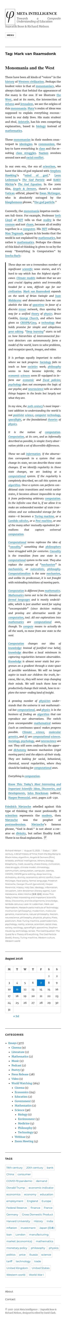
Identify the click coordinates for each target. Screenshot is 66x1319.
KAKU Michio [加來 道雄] (30, 894)
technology (47, 322)
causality (15, 546)
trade (37, 1261)
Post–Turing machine (28, 921)
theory (35, 313)
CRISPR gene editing (25, 874)
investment (28, 1227)
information (33, 453)
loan (9, 1234)
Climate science (33, 732)
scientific (27, 269)
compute (28, 626)
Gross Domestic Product (37, 1214)
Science (19, 1110)
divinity (21, 833)
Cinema (16, 1047)
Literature (18, 1052)
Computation (16, 436)
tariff (9, 1261)
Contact (10, 1299)
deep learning (44, 874)
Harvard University (18, 1221)
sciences (25, 375)
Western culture (46, 937)
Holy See (29, 887)
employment (14, 1201)
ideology (39, 887)
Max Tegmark (14, 233)
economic (14, 375)
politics (11, 1254)
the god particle (44, 202)
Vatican (10, 193)
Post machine (44, 520)
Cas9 (33, 322)
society (8, 927)
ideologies (25, 144)
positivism (10, 921)
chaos (29, 224)
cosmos (10, 224)
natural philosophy (39, 914)
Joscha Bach (12, 255)
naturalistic (37, 569)
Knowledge (14, 661)
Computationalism (19, 573)
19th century (14, 1167)
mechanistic (15, 569)
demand (41, 1181)
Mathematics (16, 595)
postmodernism (15, 824)
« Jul (16, 1016)
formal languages (19, 599)
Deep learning (34, 331)
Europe (46, 1201)
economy (30, 1194)
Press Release (20, 1074)
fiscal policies (51, 380)
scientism (49, 166)
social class (51, 924)
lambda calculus (14, 904)
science (29, 415)
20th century (35, 406)
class (42, 148)
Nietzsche (11, 820)
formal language (38, 880)
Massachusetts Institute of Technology (38, 907)
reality (47, 220)
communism (46, 144)
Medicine (24, 1123)
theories (53, 419)
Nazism (43, 153)
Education (21, 1096)
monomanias (22, 139)
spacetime (38, 304)
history (9, 81)
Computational (17, 542)
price (22, 1254)
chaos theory (40, 864)
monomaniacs (45, 86)
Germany (12, 1214)
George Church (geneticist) (30, 884)
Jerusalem (26, 104)
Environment (26, 1119)
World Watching (22, 1083)
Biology (23, 1114)
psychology (14, 384)
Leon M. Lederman (33, 904)
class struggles (26, 153)
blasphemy (11, 864)
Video (15, 1078)
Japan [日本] (46, 1227)
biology (41, 126)
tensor (22, 309)
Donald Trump (15, 1187)
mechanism (48, 564)
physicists (44, 700)
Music (15, 1061)
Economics (22, 1092)
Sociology (45, 362)
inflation (11, 1227)
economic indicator (41, 1187)
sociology (18, 927)
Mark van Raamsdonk (36, 291)
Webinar (20, 1136)
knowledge (14, 648)
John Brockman (38, 793)
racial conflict (35, 157)
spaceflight (14, 419)
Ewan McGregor (50, 193)
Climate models (25, 278)
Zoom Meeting (24, 1141)
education (46, 1194)
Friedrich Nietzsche (18, 806)
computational (17, 476)
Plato (31, 108)
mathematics (13, 130)
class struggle (12, 867)
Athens (9, 104)
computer (29, 228)
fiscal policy (22, 880)
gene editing (15, 331)
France (48, 1207)
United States (41, 1268)
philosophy (54, 366)
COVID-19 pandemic (19, 1181)
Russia (33, 1254)
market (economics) (19, 1241)
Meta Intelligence (37, 13)
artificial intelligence (25, 860)
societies (33, 366)
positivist (18, 415)
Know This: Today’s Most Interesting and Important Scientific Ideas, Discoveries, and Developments (34, 789)
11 (17, 989)
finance (35, 1207)
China (10, 1174)
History (20, 887)
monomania (18, 108)
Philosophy (25, 1127)
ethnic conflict (46, 877)
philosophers (53, 546)
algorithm (14, 485)
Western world (12, 941)
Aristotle (23, 121)
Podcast (16, 1065)
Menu (10, 35)
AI (26, 736)
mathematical (42, 723)
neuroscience (35, 389)
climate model (28, 867)
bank (50, 1167)
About (9, 1291)
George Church (29, 318)
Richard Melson (13, 850)
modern (47, 815)
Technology (25, 1132)
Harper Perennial (19, 797)
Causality (55, 551)
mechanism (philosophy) (18, 911)
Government (23, 1101)
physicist (37, 917)
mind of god (36, 175)
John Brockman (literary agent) (33, 890)
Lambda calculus (18, 520)
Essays (46, 850)
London (20, 1234)
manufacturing (39, 1234)
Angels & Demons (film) (42, 857)
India (50, 1221)
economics (32, 877)
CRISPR (9, 874)
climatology (43, 867)
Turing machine (44, 516)
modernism (38, 911)
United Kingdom (17, 1268)
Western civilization (31, 81)
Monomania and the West (29, 67)
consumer (24, 1174)
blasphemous (13, 202)
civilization (14, 291)
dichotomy (20, 750)
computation (52, 432)
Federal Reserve (16, 1207)
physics (48, 313)
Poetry (16, 1069)
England (32, 1201)
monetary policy (16, 1248)
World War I (36, 1274)
